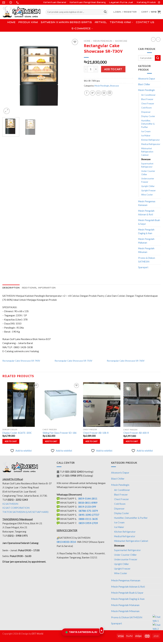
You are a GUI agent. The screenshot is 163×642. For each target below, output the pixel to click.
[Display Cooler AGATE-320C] (21, 404)
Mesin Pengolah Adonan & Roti (146, 212)
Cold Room (146, 107)
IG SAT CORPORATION (16, 507)
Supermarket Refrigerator (147, 165)
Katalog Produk (146, 2)
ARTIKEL (101, 22)
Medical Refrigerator (150, 144)
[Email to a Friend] (98, 93)
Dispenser (146, 112)
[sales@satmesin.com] (4, 2)
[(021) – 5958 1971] (18, 2)
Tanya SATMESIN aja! (83, 632)
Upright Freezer (148, 190)
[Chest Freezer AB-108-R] (101, 404)
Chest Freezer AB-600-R (136, 432)
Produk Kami (28, 22)
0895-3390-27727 (89, 514)
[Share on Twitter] (92, 93)
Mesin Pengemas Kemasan (146, 203)
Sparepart (143, 267)
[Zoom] (7, 111)
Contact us (145, 22)
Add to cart (113, 69)
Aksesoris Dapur (146, 78)
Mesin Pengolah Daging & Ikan (146, 231)
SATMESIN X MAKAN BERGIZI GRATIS (66, 22)
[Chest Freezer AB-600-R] (142, 404)
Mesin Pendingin (102, 41)
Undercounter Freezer (147, 180)
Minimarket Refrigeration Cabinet (147, 151)
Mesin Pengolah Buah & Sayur (149, 222)
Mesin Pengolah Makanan (146, 241)
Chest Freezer (147, 103)
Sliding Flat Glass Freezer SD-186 (59, 432)
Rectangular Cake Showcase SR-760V (126, 360)
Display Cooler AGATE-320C (17, 432)
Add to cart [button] (11, 441)
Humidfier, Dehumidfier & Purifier (148, 123)
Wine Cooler (147, 194)
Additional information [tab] (39, 287)
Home (11, 22)
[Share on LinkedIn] (109, 93)
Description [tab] (11, 287)
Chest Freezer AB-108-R (96, 432)
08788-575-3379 (88, 510)
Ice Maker (145, 135)
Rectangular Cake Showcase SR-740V (21, 360)
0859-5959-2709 (88, 522)
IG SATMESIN (10, 503)
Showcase (121, 41)
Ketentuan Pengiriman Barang (88, 2)
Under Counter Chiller (148, 173)
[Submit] (105, 12)
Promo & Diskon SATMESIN (146, 260)
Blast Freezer (147, 99)
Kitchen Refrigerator (150, 140)
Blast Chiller (144, 84)
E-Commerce (81, 28)
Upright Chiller (148, 186)
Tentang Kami (120, 22)
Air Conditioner (148, 95)
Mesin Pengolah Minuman (146, 250)
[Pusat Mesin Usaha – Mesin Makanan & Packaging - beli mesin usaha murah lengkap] (21, 12)
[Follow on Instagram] (159, 2)
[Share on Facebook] (86, 93)
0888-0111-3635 (88, 518)
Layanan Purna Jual (121, 2)
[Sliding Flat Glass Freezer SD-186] (61, 404)
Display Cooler (148, 116)
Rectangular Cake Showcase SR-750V (73, 360)
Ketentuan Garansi (54, 2)
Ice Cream (146, 131)
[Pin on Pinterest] (104, 93)
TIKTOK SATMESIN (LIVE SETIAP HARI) (25, 511)
